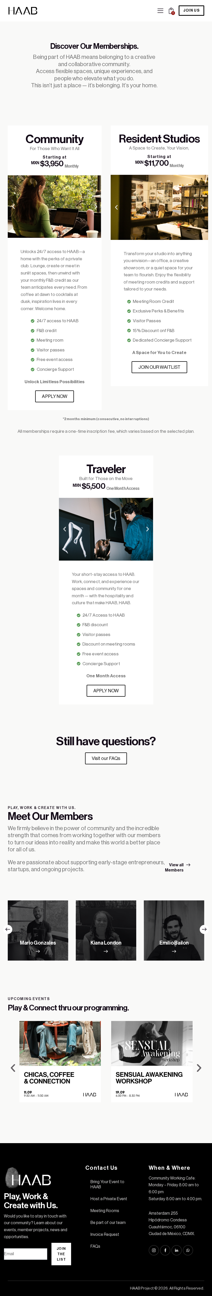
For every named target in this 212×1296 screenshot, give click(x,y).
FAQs (95, 1246)
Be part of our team (108, 1223)
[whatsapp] (188, 1250)
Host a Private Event (108, 1199)
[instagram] (154, 1250)
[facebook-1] (165, 1250)
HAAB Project (142, 1288)
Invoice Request (104, 1234)
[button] (160, 10)
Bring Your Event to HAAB (107, 1184)
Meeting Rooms (104, 1211)
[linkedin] (176, 1250)
